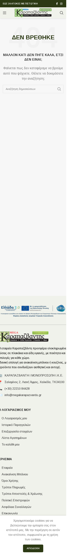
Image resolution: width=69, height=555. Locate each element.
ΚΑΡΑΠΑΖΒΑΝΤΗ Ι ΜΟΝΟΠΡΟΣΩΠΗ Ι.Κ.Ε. (34, 375)
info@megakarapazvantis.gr (23, 395)
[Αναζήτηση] (61, 12)
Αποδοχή (33, 548)
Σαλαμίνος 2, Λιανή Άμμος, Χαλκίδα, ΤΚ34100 (34, 382)
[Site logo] (33, 12)
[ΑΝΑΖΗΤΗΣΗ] (59, 89)
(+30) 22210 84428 (17, 388)
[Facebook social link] (57, 3)
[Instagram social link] (61, 3)
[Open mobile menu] (4, 12)
